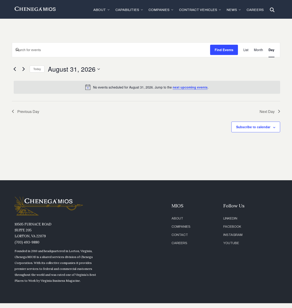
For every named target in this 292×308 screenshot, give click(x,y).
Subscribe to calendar (253, 127)
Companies (181, 226)
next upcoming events (190, 87)
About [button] (99, 10)
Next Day (267, 111)
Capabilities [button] (127, 10)
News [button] (232, 10)
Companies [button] (159, 10)
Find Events (224, 49)
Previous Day (28, 111)
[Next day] (23, 69)
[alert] (147, 87)
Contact (180, 235)
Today (37, 69)
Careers (255, 10)
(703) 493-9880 (27, 242)
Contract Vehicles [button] (198, 10)
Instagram (232, 235)
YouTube (231, 243)
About (177, 218)
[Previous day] (14, 69)
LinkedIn (230, 218)
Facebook (232, 226)
